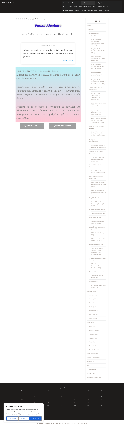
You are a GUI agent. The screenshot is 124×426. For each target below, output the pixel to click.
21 (74, 402)
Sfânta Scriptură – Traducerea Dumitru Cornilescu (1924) (97, 266)
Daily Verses (101, 3)
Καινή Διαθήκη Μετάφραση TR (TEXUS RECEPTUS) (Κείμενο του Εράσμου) (98, 120)
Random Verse (93, 295)
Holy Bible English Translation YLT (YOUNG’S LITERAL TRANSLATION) (98, 81)
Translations (73, 3)
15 (88, 399)
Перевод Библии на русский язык (97, 271)
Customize (12, 418)
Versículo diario (93, 334)
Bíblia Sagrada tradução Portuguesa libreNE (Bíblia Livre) (98, 192)
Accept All (35, 418)
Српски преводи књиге (95, 217)
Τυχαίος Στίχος (93, 299)
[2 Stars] (18, 19)
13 (61, 399)
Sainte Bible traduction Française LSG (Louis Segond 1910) (97, 159)
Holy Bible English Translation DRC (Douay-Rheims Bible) (98, 58)
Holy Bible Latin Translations (97, 198)
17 (21, 402)
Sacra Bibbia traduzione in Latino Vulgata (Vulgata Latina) (98, 203)
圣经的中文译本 (93, 281)
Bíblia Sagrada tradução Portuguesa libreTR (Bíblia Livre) (98, 184)
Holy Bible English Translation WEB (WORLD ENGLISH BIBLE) (98, 74)
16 (101, 399)
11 (34, 399)
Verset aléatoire (93, 310)
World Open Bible (9, 2)
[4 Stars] (22, 19)
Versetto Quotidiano (95, 350)
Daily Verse (92, 326)
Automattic (82, 423)
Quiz (108, 6)
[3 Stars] (20, 19)
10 (22, 399)
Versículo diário (93, 346)
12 (48, 399)
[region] (24, 412)
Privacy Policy (80, 10)
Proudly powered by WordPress (49, 423)
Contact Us (101, 6)
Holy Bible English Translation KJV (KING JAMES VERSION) (97, 66)
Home (64, 3)
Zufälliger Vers (93, 307)
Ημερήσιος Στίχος (94, 330)
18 (34, 402)
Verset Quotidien (94, 342)
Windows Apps (68, 10)
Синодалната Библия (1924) (98, 213)
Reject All (24, 418)
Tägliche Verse (93, 338)
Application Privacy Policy (98, 10)
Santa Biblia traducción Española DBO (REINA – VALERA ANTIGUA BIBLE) (98, 134)
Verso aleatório (93, 314)
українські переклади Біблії (96, 244)
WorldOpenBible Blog (87, 6)
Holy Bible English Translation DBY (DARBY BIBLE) (98, 50)
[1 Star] (16, 19)
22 (88, 402)
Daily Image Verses (70, 6)
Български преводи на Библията (97, 209)
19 (48, 402)
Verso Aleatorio (93, 303)
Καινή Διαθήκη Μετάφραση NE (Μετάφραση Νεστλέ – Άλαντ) (98, 105)
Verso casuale (93, 318)
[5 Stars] (24, 19)
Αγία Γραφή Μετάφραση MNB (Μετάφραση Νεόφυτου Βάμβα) (97, 112)
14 (74, 399)
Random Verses (87, 3)
